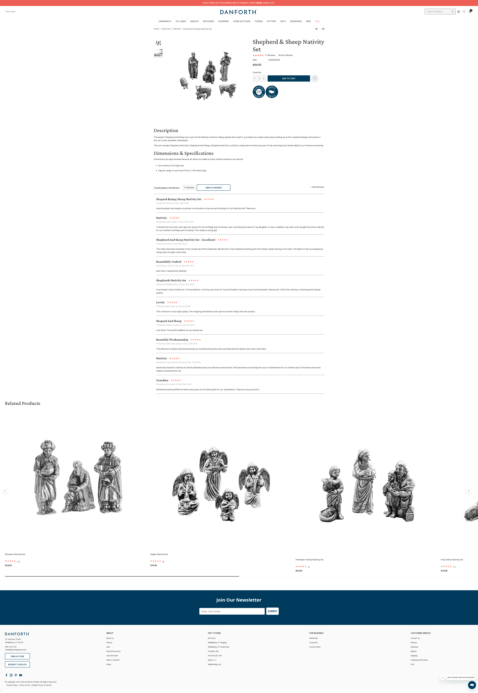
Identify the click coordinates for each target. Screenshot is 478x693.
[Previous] (317, 28)
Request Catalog (17, 664)
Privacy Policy (11, 685)
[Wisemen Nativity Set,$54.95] (76, 480)
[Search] (452, 11)
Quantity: (257, 72)
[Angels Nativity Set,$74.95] (221, 480)
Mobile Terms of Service (42, 685)
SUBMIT (272, 611)
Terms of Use (24, 685)
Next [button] (469, 491)
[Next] (322, 28)
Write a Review (214, 187)
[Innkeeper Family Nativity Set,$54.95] (366, 480)
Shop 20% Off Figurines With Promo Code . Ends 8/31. (239, 2)
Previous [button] (5, 491)
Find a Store (10, 11)
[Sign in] (458, 11)
